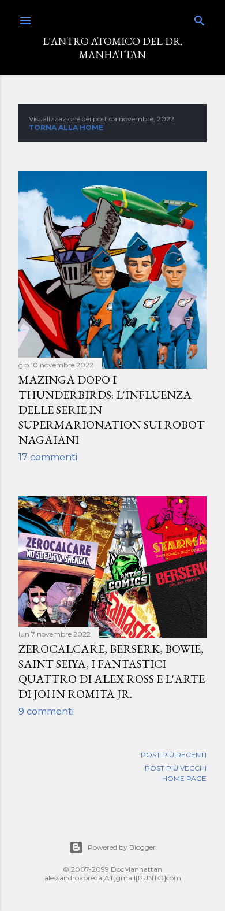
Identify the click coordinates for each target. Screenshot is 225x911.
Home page (184, 778)
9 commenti (46, 711)
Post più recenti (174, 754)
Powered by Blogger (122, 847)
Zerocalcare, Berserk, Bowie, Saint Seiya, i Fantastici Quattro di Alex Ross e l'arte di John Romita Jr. (111, 671)
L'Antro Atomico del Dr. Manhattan (112, 48)
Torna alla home (66, 127)
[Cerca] (200, 18)
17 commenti (47, 457)
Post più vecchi (176, 768)
